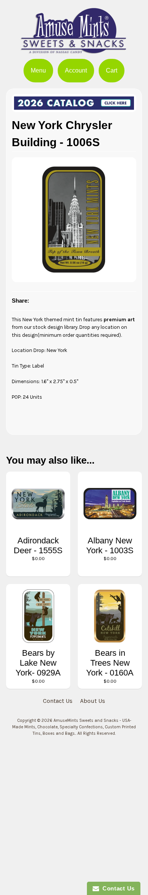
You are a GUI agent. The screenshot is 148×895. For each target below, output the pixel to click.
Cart (111, 70)
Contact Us (57, 700)
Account (76, 70)
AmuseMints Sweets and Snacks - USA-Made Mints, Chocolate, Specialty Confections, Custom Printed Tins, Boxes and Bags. (74, 727)
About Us (92, 700)
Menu (38, 70)
